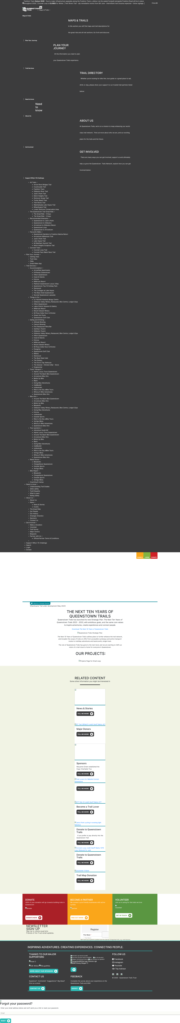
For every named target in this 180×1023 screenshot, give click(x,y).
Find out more (77, 918)
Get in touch (121, 915)
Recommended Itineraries (39, 218)
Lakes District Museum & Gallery (45, 306)
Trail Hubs (33, 259)
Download (76, 629)
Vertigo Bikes (38, 421)
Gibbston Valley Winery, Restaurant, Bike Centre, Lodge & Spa (56, 302)
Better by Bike (39, 378)
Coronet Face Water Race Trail (44, 252)
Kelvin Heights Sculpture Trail (44, 245)
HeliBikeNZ (38, 385)
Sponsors (33, 518)
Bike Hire (33, 396)
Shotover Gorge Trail (41, 198)
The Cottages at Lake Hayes (44, 290)
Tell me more (83, 713)
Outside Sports (39, 417)
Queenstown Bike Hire (41, 394)
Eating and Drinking (37, 320)
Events (36, 507)
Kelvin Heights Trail (40, 196)
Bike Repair (34, 471)
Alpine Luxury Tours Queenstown (45, 372)
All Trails (33, 182)
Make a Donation (36, 525)
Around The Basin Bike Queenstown (46, 374)
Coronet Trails (35, 248)
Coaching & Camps (37, 482)
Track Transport (35, 369)
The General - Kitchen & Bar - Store (46, 365)
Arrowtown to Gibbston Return (45, 225)
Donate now (31, 918)
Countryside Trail (40, 187)
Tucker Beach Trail (40, 200)
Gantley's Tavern (40, 329)
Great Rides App (36, 263)
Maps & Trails (44, 10)
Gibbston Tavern (40, 331)
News (32, 502)
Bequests (33, 534)
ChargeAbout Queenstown (43, 464)
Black (36, 381)
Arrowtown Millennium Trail (43, 236)
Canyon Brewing (39, 324)
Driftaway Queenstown (42, 272)
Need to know (31, 484)
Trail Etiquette (35, 491)
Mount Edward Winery (42, 311)
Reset (3, 1021)
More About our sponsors (41, 971)
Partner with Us (35, 536)
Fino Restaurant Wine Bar (43, 326)
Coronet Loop (43, 3)
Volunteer (33, 527)
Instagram (118, 962)
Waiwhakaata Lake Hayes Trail (44, 205)
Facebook (118, 959)
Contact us (35, 988)
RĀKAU (36, 354)
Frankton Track (29, 1)
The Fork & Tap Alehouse (42, 363)
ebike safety (34, 489)
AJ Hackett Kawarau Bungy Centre (46, 299)
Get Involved (30, 523)
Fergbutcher (38, 367)
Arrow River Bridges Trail (42, 185)
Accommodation (36, 268)
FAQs (32, 261)
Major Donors (35, 532)
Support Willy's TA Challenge (36, 543)
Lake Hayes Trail (39, 241)
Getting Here (34, 257)
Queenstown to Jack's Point (44, 221)
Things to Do (34, 297)
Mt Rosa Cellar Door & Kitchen (44, 313)
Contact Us (34, 520)
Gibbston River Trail (41, 191)
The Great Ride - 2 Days (42, 216)
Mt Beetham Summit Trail (43, 243)
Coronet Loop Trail (40, 250)
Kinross (36, 279)
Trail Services (31, 266)
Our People (34, 511)
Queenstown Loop (40, 227)
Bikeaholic (37, 405)
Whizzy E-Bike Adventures (43, 392)
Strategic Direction (36, 516)
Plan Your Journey (32, 254)
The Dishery (38, 360)
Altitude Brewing (39, 322)
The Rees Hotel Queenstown (44, 293)
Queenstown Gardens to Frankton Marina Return (51, 234)
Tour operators (35, 428)
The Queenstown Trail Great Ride (41, 212)
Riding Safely (34, 495)
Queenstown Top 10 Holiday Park (45, 286)
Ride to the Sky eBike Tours (43, 390)
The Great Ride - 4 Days (42, 214)
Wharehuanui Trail (40, 207)
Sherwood (37, 288)
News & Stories (39, 504)
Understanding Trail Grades (39, 486)
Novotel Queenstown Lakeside (44, 295)
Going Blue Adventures (42, 383)
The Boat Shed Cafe (41, 358)
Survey (75, 988)
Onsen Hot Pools (40, 315)
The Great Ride (35, 509)
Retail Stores (34, 459)
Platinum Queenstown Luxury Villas (46, 284)
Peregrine (37, 349)
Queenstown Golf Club (42, 317)
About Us (29, 498)
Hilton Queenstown (40, 275)
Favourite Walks (35, 232)
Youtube (118, 965)
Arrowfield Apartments (42, 270)
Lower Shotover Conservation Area (46, 209)
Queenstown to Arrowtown (43, 230)
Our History (34, 514)
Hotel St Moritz (39, 277)
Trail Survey (34, 529)
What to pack (35, 493)
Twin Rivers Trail (71, 3)
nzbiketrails (38, 387)
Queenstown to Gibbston (43, 223)
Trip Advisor (120, 969)
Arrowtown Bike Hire (41, 376)
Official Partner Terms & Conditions (46, 538)
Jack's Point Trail (40, 194)
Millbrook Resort (40, 281)
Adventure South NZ (41, 430)
